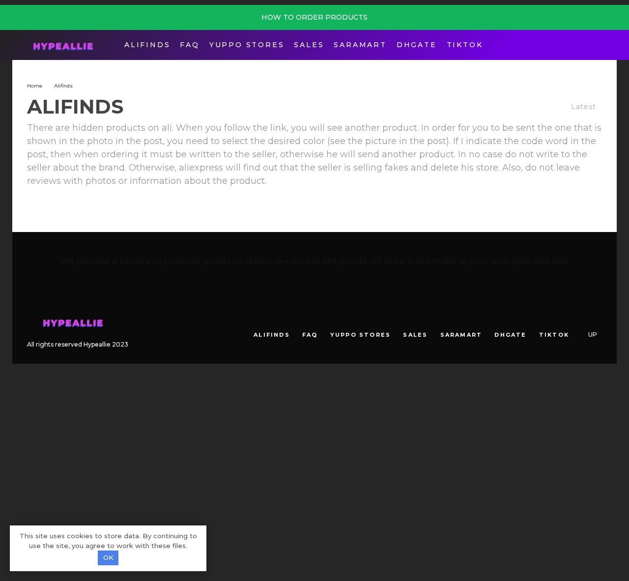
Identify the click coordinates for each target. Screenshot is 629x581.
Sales (309, 44)
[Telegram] (591, 45)
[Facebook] (576, 45)
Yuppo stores (247, 44)
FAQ (189, 44)
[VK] (580, 318)
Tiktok (465, 44)
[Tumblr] (566, 318)
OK (108, 557)
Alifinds (147, 44)
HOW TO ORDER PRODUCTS (314, 17)
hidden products (108, 127)
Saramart (360, 44)
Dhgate (417, 44)
